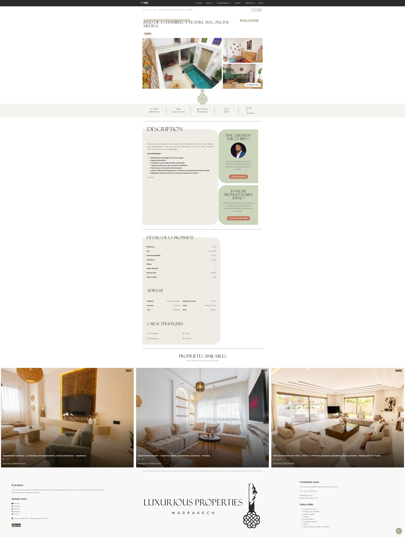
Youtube (17, 503)
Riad (154, 9)
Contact (305, 524)
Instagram (16, 511)
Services (249, 3)
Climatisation (154, 333)
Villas (208, 3)
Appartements (223, 3)
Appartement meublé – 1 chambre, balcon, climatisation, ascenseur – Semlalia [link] (174, 456)
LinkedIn (16, 509)
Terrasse (188, 338)
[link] (67, 417)
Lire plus (150, 177)
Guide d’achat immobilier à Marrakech (316, 527)
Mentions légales (309, 514)
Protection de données (311, 511)
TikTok (15, 514)
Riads (237, 3)
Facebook (16, 506)
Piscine (187, 333)
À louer (128, 370)
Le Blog (305, 516)
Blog (261, 3)
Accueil (199, 3)
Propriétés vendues (310, 522)
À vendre (147, 33)
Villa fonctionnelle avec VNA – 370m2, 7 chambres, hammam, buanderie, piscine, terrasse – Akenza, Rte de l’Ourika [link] (327, 456)
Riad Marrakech (308, 519)
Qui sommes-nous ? (310, 509)
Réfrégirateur (154, 338)
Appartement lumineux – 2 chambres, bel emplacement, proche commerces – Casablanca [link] (44, 456)
